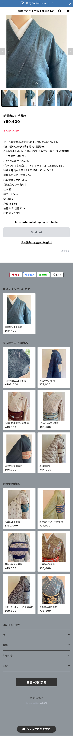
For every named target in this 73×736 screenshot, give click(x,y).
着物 (5, 645)
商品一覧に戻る (36, 682)
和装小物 (8, 655)
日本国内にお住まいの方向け (36, 242)
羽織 (5, 666)
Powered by (33, 703)
